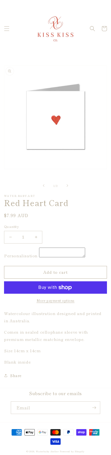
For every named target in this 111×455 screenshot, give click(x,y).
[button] (7, 29)
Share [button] (16, 375)
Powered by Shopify (72, 451)
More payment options (56, 300)
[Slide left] (44, 185)
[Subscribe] (94, 407)
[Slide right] (67, 185)
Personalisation (21, 255)
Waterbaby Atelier (47, 451)
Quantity (11, 226)
